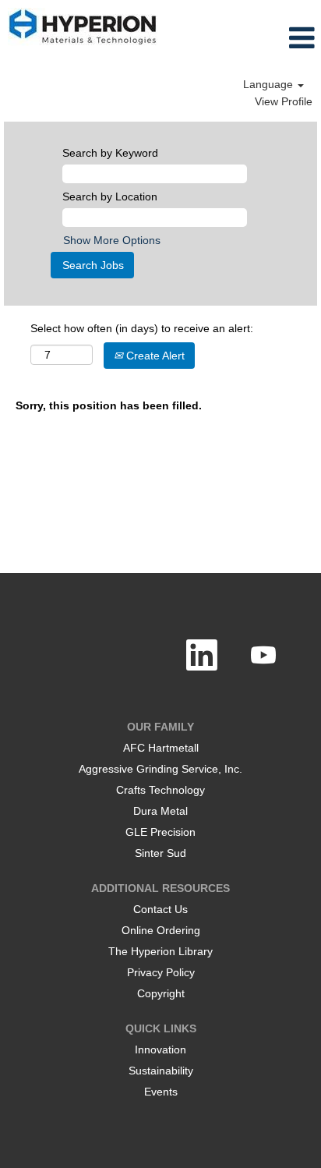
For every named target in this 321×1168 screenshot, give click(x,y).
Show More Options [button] (111, 240)
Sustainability (161, 1070)
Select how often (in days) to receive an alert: (141, 328)
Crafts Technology (160, 790)
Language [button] (269, 84)
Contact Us (160, 909)
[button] (279, 38)
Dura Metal (160, 811)
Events (161, 1091)
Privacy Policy (161, 972)
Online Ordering (161, 930)
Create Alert (154, 355)
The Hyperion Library (160, 951)
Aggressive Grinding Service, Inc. (160, 769)
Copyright (161, 993)
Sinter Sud (160, 853)
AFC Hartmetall (161, 748)
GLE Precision (160, 832)
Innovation (160, 1049)
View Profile (283, 101)
